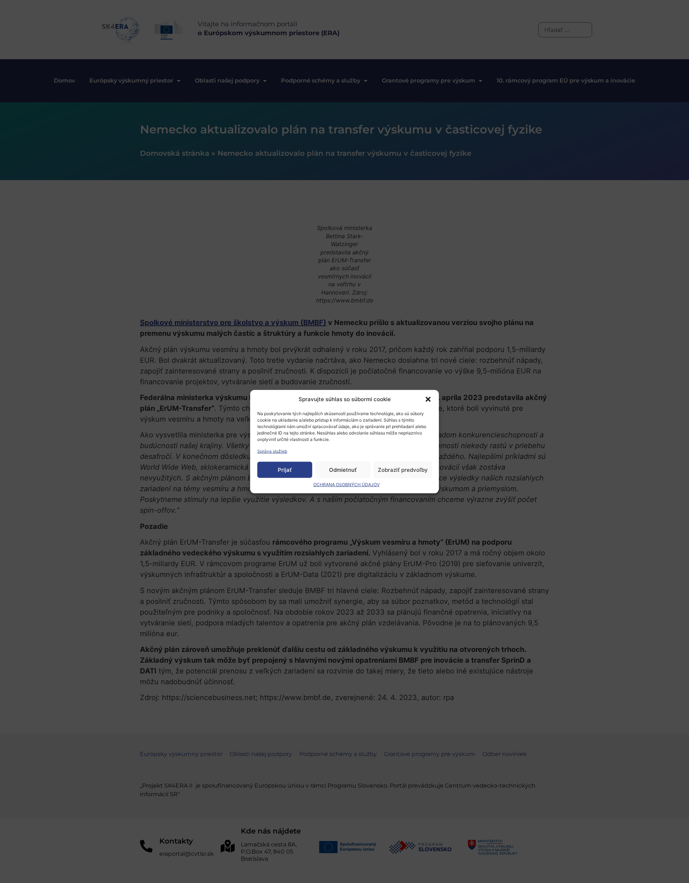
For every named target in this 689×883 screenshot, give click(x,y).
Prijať (285, 469)
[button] (428, 399)
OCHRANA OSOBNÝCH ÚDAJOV (346, 484)
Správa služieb (272, 451)
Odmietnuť (343, 469)
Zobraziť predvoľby (403, 469)
